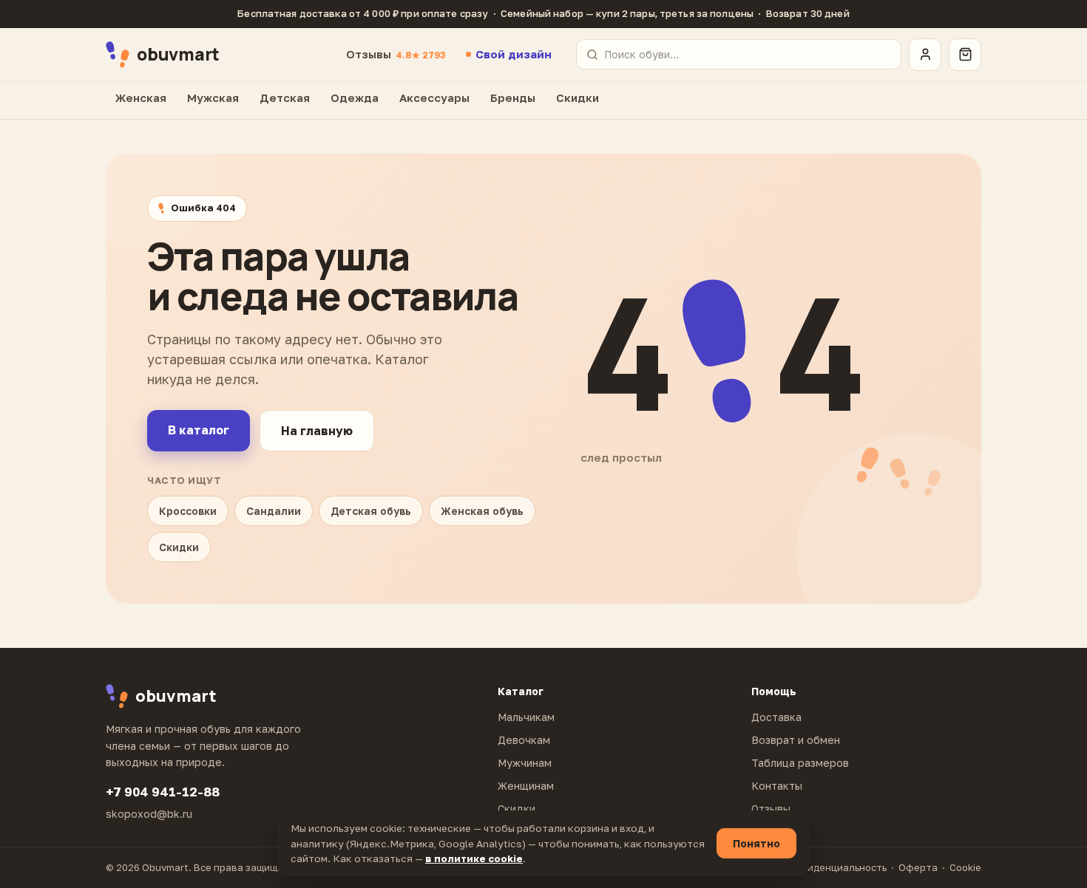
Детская (285, 97)
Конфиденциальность (834, 867)
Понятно (756, 843)
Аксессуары (434, 97)
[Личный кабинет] (925, 54)
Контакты (776, 785)
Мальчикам (526, 717)
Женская (140, 97)
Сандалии (273, 511)
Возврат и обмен (795, 740)
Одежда (355, 97)
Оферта (918, 867)
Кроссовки (188, 511)
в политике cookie (474, 858)
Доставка (776, 717)
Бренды (512, 97)
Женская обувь (482, 511)
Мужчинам (525, 762)
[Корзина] (965, 54)
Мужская (213, 97)
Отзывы (395, 54)
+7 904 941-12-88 (163, 791)
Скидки (577, 97)
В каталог (198, 430)
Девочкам (524, 740)
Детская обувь (371, 511)
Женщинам (526, 785)
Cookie (965, 867)
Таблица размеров (800, 762)
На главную (317, 430)
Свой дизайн (513, 54)
